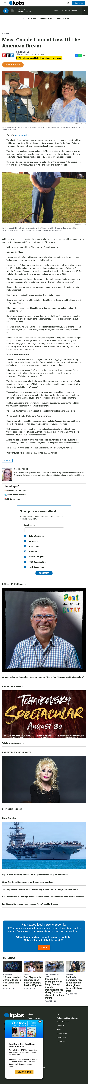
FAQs (59, 1029)
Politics (26, 974)
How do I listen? (62, 1033)
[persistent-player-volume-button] (12, 10)
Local (21, 18)
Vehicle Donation (33, 1079)
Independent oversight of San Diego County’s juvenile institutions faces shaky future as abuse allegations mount (54, 988)
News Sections (63, 18)
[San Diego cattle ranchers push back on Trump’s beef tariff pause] (33, 966)
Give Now (78, 3)
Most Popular (9, 818)
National (32, 18)
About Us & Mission (34, 1018)
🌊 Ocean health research (15, 495)
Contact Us (60, 1026)
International (46, 18)
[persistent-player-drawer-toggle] (85, 10)
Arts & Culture (7, 974)
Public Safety (70, 974)
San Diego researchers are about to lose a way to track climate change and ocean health (40, 889)
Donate (44, 947)
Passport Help (61, 1037)
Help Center (61, 1041)
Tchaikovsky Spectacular (13, 743)
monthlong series (21, 135)
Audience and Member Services (67, 1018)
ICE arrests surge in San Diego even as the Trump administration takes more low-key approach (43, 897)
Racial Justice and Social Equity (52, 975)
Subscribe (44, 573)
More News (9, 958)
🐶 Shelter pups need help (15, 490)
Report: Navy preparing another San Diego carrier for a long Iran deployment (35, 875)
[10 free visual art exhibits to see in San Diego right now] (12, 966)
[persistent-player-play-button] (5, 10)
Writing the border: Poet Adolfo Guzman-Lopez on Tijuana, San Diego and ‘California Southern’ (43, 677)
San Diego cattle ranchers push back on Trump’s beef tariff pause (30, 904)
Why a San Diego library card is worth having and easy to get (28, 882)
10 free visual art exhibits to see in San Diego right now (12, 981)
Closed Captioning (63, 1022)
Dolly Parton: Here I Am (12, 809)
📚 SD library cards (12, 499)
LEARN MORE (24, 1072)
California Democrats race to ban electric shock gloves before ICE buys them (74, 984)
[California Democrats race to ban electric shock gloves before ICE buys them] (75, 966)
